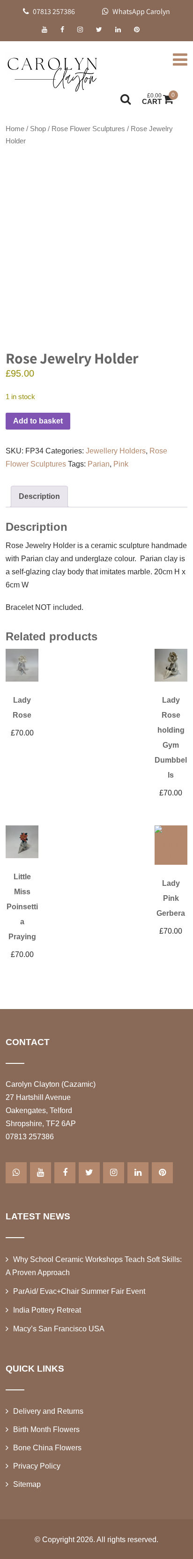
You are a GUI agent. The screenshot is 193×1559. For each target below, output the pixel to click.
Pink (120, 464)
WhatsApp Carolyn (140, 11)
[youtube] (44, 29)
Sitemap (27, 1484)
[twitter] (99, 29)
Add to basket (38, 421)
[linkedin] (118, 29)
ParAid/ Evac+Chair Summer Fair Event (79, 1291)
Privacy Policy (36, 1466)
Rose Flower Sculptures (88, 129)
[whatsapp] (16, 1172)
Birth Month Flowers (46, 1429)
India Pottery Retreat (47, 1310)
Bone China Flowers (47, 1448)
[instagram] (80, 29)
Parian (99, 464)
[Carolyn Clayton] (52, 73)
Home (15, 129)
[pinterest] (137, 29)
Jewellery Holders (116, 451)
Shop (38, 129)
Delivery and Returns (48, 1411)
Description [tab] (39, 496)
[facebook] (62, 29)
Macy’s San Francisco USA (58, 1329)
